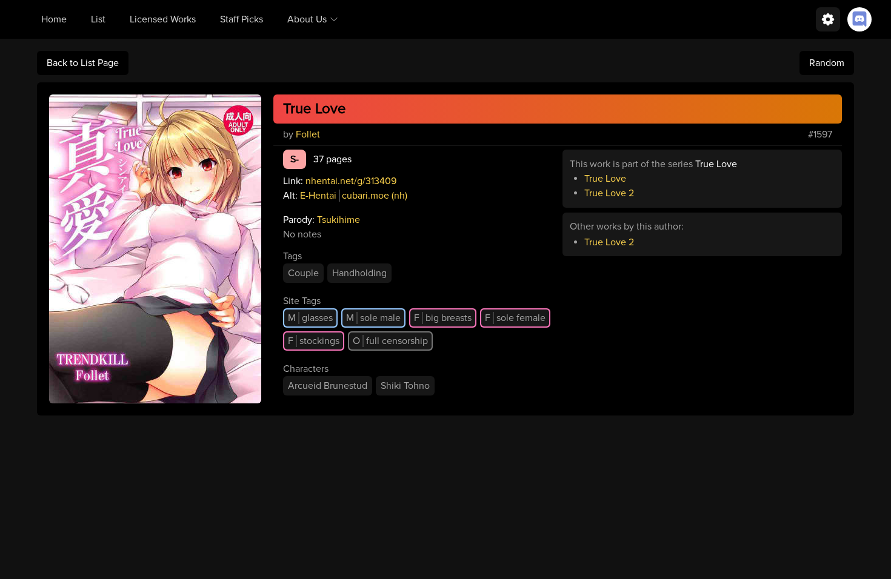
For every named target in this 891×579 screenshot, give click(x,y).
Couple (303, 273)
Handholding (359, 273)
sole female (515, 318)
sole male (373, 318)
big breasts (443, 318)
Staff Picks (241, 19)
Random (826, 63)
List (98, 19)
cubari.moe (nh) (374, 196)
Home (54, 19)
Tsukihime (338, 220)
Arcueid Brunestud (327, 386)
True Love (314, 108)
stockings (313, 341)
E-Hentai (318, 196)
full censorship (390, 341)
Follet (308, 134)
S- (294, 159)
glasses (310, 318)
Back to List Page (83, 63)
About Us (307, 19)
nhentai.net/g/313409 (350, 181)
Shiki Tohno (405, 386)
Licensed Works (163, 19)
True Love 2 (609, 193)
